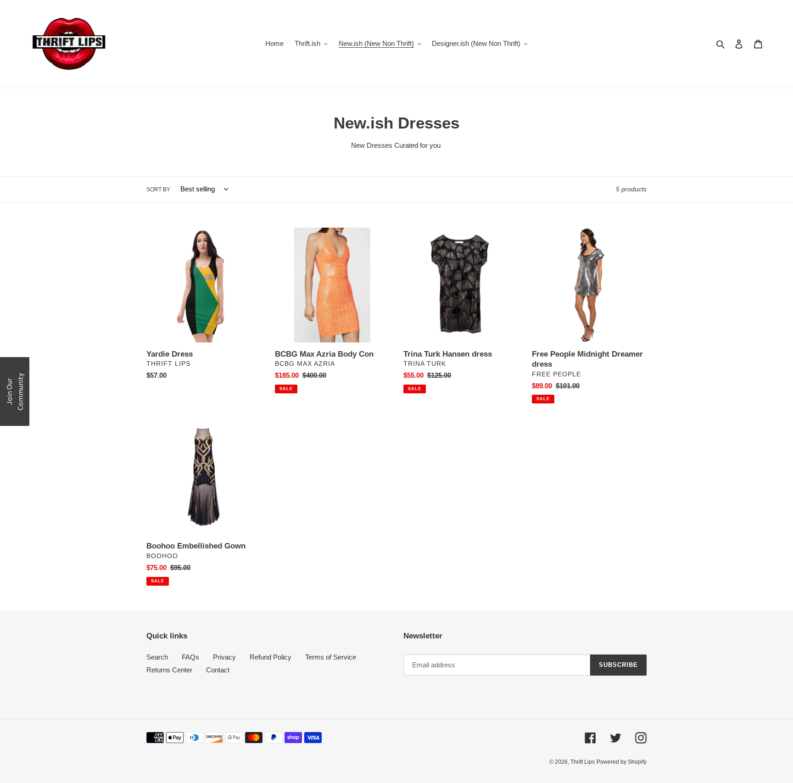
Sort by (158, 189)
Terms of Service (330, 657)
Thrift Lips (582, 762)
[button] (14, 391)
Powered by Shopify (622, 762)
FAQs (190, 657)
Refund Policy (270, 657)
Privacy (224, 657)
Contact (217, 670)
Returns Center (169, 670)
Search (157, 657)
